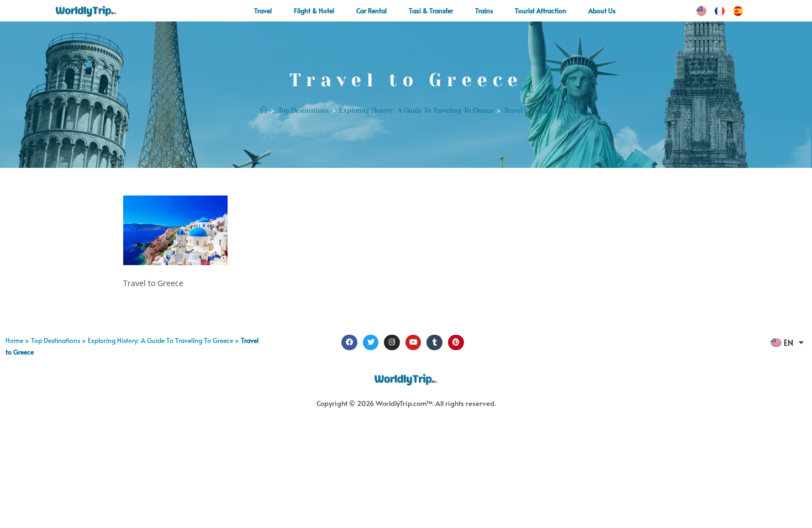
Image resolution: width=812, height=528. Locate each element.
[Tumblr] (434, 343)
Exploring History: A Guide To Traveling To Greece (160, 340)
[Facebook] (349, 343)
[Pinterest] (456, 343)
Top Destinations (55, 340)
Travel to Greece (528, 110)
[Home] (263, 110)
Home (14, 340)
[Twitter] (371, 343)
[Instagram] (392, 343)
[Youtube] (413, 343)
